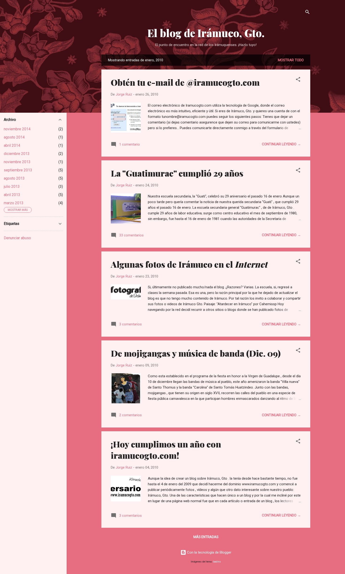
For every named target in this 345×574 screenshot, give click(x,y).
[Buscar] (307, 13)
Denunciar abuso (17, 238)
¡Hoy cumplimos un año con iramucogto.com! (166, 449)
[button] (298, 80)
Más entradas (205, 537)
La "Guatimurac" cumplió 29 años (177, 173)
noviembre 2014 (17, 129)
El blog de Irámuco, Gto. (205, 33)
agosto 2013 (14, 178)
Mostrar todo (291, 60)
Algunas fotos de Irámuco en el (189, 264)
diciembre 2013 (17, 153)
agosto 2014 (14, 137)
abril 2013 (12, 195)
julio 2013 (12, 186)
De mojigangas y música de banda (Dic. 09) (196, 353)
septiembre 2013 (18, 170)
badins (217, 561)
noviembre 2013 (17, 162)
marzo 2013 (13, 203)
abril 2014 (12, 145)
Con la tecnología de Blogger (208, 552)
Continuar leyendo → (281, 144)
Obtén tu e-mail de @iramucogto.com (185, 82)
